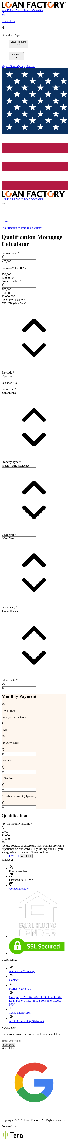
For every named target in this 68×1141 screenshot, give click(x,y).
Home (5, 221)
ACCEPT (26, 856)
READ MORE (11, 855)
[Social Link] (34, 1113)
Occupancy (9, 607)
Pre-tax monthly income (17, 823)
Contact (13, 979)
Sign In (6, 66)
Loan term (9, 534)
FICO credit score (13, 299)
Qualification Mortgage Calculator (22, 227)
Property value (11, 281)
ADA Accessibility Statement (26, 1021)
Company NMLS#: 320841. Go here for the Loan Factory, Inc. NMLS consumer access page (35, 1001)
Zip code (8, 372)
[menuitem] (18, 44)
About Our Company (22, 971)
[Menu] (3, 203)
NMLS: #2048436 (20, 988)
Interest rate (10, 680)
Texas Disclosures (20, 1012)
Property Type (11, 462)
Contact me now (19, 888)
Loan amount (11, 253)
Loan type (9, 389)
